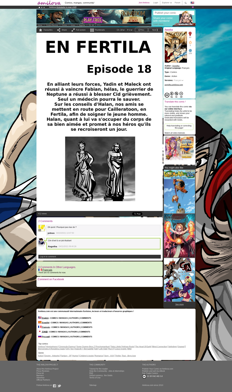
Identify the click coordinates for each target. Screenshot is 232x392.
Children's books (86, 356)
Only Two (70, 349)
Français (47, 270)
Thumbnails (100, 30)
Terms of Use (95, 378)
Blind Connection (159, 347)
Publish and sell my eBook (153, 371)
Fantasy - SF (66, 356)
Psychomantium (103, 347)
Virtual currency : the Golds (100, 375)
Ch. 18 (91, 25)
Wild (129, 349)
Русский (46, 337)
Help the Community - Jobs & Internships (106, 371)
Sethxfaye (172, 347)
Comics (64, 25)
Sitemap (92, 385)
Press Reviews (42, 371)
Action (73, 25)
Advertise (40, 378)
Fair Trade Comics (150, 373)
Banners (40, 375)
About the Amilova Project (47, 369)
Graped (181, 347)
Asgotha (82, 25)
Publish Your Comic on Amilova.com (157, 369)
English (45, 318)
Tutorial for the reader (98, 369)
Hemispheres (52, 347)
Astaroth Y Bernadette (84, 349)
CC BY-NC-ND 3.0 (154, 376)
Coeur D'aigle (121, 349)
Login (155, 3)
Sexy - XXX (109, 356)
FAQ (91, 373)
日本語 (45, 332)
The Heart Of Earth (143, 347)
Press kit (40, 373)
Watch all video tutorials (175, 133)
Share (64, 30)
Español (45, 323)
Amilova (41, 347)
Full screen (81, 30)
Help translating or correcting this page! (179, 127)
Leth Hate (103, 349)
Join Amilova (144, 3)
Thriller (118, 356)
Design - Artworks (52, 356)
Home (40, 25)
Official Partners (43, 380)
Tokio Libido (116, 347)
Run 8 (111, 349)
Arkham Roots (128, 347)
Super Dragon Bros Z (86, 347)
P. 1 (99, 25)
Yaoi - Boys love (129, 356)
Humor (75, 356)
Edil (96, 349)
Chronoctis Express (67, 347)
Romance (99, 356)
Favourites (48, 30)
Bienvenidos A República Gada (51, 349)
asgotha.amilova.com (174, 85)
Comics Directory (52, 25)
